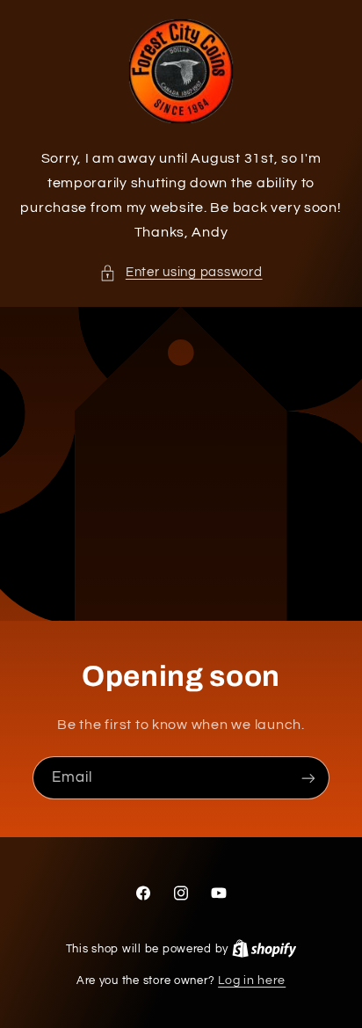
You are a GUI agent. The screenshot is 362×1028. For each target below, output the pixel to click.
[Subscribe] (308, 777)
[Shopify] (264, 949)
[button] (180, 272)
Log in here (252, 980)
